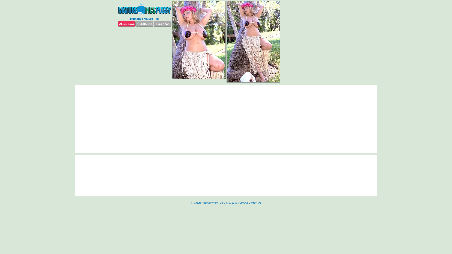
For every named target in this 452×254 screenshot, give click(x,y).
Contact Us (255, 202)
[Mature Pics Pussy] (144, 8)
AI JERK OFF (144, 23)
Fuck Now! (162, 23)
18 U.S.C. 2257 (228, 202)
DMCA (242, 202)
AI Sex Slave (127, 23)
